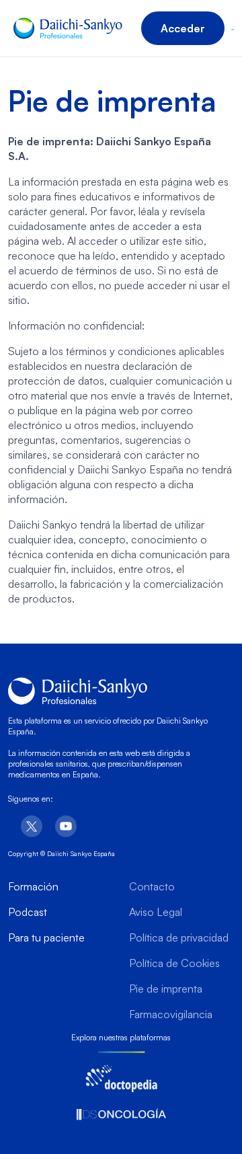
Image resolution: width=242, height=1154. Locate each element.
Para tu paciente (46, 937)
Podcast (27, 912)
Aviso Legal (155, 912)
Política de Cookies (174, 963)
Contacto (152, 886)
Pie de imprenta (165, 988)
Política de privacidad (179, 937)
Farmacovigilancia (170, 1014)
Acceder (183, 28)
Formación (33, 886)
